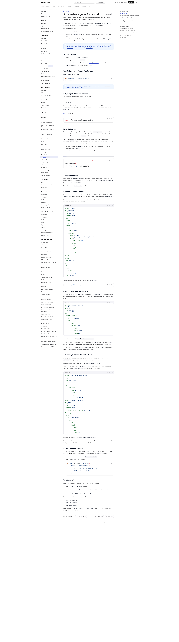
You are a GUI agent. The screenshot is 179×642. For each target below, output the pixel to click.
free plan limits (89, 47)
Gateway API (107, 39)
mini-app (93, 363)
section (77, 178)
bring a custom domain (76, 182)
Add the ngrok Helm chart (127, 17)
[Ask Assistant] (112, 78)
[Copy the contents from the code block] (109, 78)
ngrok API (66, 109)
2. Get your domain (124, 26)
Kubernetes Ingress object (101, 23)
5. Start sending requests (126, 35)
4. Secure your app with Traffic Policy (129, 32)
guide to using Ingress (76, 486)
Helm (74, 65)
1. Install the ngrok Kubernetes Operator (129, 15)
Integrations (70, 6)
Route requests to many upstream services (77, 489)
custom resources (79, 41)
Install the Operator (125, 24)
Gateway (47, 6)
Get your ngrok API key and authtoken (127, 20)
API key (69, 102)
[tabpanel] (88, 121)
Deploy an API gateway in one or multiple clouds (79, 493)
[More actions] (112, 14)
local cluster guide (94, 62)
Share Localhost (62, 6)
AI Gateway (54, 6)
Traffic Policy (100, 358)
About (88, 6)
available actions (71, 505)
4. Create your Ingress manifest (127, 30)
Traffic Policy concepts (72, 502)
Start (42, 6)
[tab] (64, 113)
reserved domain (83, 57)
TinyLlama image (68, 196)
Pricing (84, 6)
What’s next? (123, 37)
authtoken (71, 100)
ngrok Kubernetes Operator (83, 23)
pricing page (70, 47)
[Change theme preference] (136, 2)
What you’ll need (124, 13)
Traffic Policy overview (72, 500)
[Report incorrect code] (107, 78)
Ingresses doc (69, 443)
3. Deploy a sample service (126, 28)
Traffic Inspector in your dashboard (83, 508)
